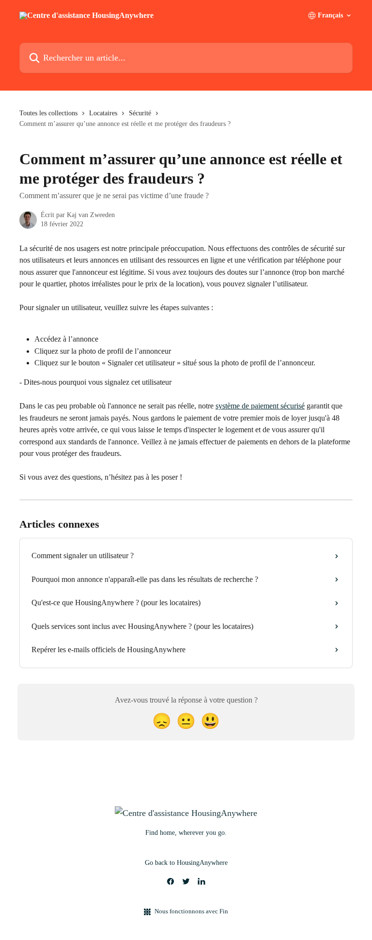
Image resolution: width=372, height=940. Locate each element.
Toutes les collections (48, 113)
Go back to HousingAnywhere (186, 862)
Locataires (103, 113)
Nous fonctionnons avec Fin (191, 911)
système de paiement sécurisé (260, 406)
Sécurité (140, 113)
